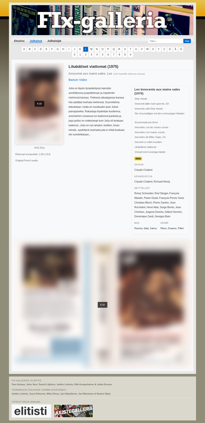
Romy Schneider (143, 193)
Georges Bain (162, 216)
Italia (146, 228)
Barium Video (78, 79)
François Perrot (168, 198)
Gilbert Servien (173, 212)
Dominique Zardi (143, 216)
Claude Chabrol (143, 170)
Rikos (163, 228)
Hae (187, 41)
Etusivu (19, 40)
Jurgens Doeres (154, 212)
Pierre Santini (161, 202)
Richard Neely (162, 181)
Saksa (153, 228)
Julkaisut (36, 40)
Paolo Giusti (151, 198)
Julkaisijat (54, 40)
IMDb (138, 158)
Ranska (138, 228)
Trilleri (181, 228)
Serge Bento (167, 207)
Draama (172, 228)
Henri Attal (153, 207)
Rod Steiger (161, 193)
